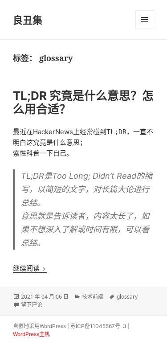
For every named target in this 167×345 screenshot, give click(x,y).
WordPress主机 (31, 334)
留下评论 (31, 304)
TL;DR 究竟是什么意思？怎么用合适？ (83, 102)
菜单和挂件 (144, 19)
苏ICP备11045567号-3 (98, 326)
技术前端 (92, 296)
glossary (127, 296)
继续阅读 (30, 268)
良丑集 (27, 19)
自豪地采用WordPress (39, 326)
